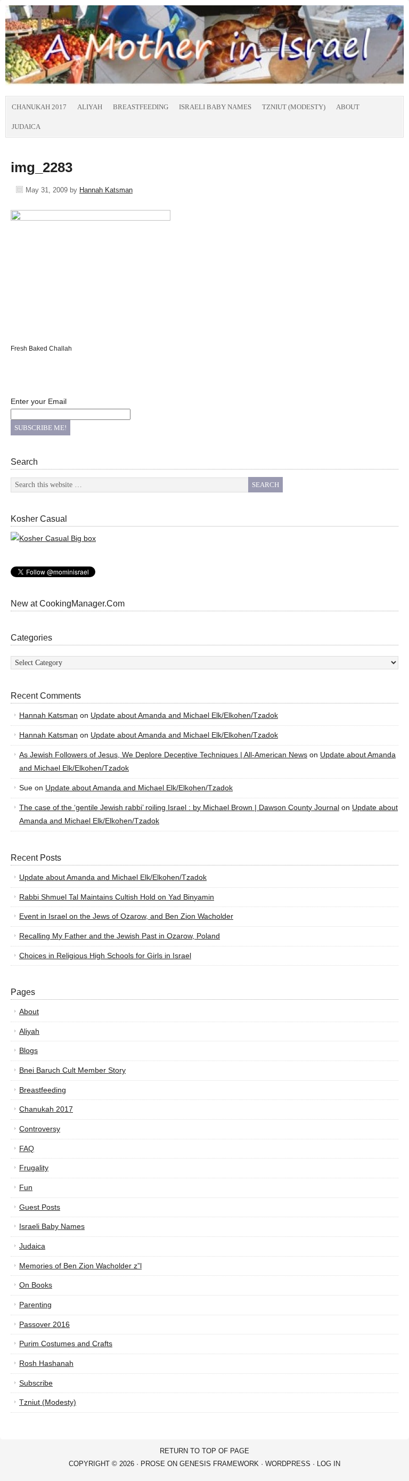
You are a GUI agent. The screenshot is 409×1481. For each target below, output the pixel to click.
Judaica (26, 127)
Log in (328, 1464)
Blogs (28, 1050)
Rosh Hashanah (46, 1363)
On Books (35, 1285)
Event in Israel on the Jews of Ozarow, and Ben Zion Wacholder (126, 916)
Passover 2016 (44, 1324)
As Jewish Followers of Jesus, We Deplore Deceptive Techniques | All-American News (163, 754)
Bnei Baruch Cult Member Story (72, 1070)
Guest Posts (39, 1207)
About (347, 107)
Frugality (33, 1167)
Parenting (35, 1304)
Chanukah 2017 (39, 107)
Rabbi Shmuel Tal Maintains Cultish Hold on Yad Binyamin (116, 897)
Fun (25, 1187)
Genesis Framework (219, 1464)
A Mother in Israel (125, 51)
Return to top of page (204, 1451)
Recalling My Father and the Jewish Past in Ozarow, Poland (119, 936)
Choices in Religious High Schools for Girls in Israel (105, 955)
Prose (153, 1464)
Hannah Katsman (106, 190)
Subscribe (36, 1383)
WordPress (287, 1464)
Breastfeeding (140, 107)
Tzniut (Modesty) (293, 107)
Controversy (39, 1128)
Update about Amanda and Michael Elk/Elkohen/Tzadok (184, 715)
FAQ (26, 1148)
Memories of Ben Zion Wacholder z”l (80, 1265)
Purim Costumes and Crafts (65, 1343)
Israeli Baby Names (215, 107)
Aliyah (89, 107)
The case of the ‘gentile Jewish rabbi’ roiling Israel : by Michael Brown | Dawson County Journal (179, 807)
